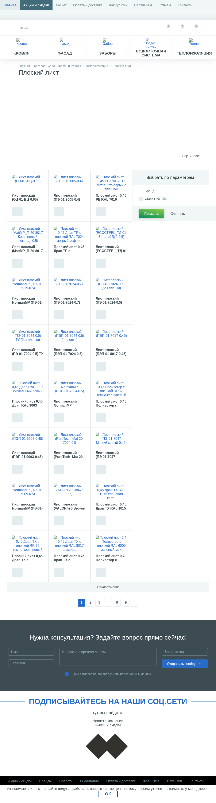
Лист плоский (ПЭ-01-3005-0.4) (67, 197)
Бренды (45, 781)
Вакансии (174, 781)
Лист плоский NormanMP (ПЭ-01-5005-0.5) (27, 508)
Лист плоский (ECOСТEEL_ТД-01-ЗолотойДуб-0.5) (111, 251)
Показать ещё (108, 587)
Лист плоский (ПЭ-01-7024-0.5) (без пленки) (109, 302)
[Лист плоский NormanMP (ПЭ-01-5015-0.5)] (27, 286)
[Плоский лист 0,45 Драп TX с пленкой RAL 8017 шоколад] (69, 544)
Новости (66, 781)
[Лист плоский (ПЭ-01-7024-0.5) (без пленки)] (111, 286)
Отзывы (165, 5)
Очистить (177, 213)
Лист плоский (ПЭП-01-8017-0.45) (111, 352)
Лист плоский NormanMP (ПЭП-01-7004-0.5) (68, 405)
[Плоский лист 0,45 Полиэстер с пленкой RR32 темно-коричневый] (111, 389)
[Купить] (17, 211)
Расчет (61, 5)
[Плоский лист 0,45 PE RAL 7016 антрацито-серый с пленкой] (111, 183)
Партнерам (143, 5)
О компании (89, 781)
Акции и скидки (36, 5)
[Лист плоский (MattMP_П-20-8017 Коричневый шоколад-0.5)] (27, 235)
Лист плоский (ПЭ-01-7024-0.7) (67, 300)
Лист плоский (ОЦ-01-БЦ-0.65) (25, 197)
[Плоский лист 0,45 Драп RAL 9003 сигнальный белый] (27, 389)
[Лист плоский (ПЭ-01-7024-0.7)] (69, 286)
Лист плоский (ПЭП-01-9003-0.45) (27, 455)
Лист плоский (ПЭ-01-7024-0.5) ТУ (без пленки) (27, 354)
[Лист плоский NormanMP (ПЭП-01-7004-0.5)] (69, 389)
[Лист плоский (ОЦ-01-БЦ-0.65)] (27, 183)
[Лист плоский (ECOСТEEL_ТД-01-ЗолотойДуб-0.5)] (111, 235)
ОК (108, 794)
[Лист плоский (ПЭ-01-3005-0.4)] (69, 183)
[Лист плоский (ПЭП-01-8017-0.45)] (111, 338)
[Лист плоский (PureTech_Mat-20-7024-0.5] (69, 441)
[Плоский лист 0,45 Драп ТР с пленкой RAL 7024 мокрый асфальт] (69, 235)
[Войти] (209, 28)
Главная (9, 5)
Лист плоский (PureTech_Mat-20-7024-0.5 (69, 457)
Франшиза (151, 781)
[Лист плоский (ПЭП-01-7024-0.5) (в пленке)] (69, 338)
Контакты (185, 5)
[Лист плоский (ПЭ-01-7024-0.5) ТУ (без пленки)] (27, 338)
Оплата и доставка (88, 5)
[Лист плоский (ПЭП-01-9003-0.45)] (27, 441)
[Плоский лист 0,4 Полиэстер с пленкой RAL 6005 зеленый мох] (111, 544)
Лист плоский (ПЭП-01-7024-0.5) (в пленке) (68, 354)
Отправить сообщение (184, 664)
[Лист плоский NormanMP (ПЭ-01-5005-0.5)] (27, 492)
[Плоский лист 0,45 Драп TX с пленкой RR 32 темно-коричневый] (27, 544)
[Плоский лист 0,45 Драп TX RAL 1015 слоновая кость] (111, 492)
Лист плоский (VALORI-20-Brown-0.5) (69, 508)
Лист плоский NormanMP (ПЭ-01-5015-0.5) (27, 302)
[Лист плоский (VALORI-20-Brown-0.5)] (69, 492)
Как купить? (118, 5)
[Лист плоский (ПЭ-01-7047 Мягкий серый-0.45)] (111, 441)
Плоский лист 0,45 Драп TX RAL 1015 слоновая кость (111, 508)
